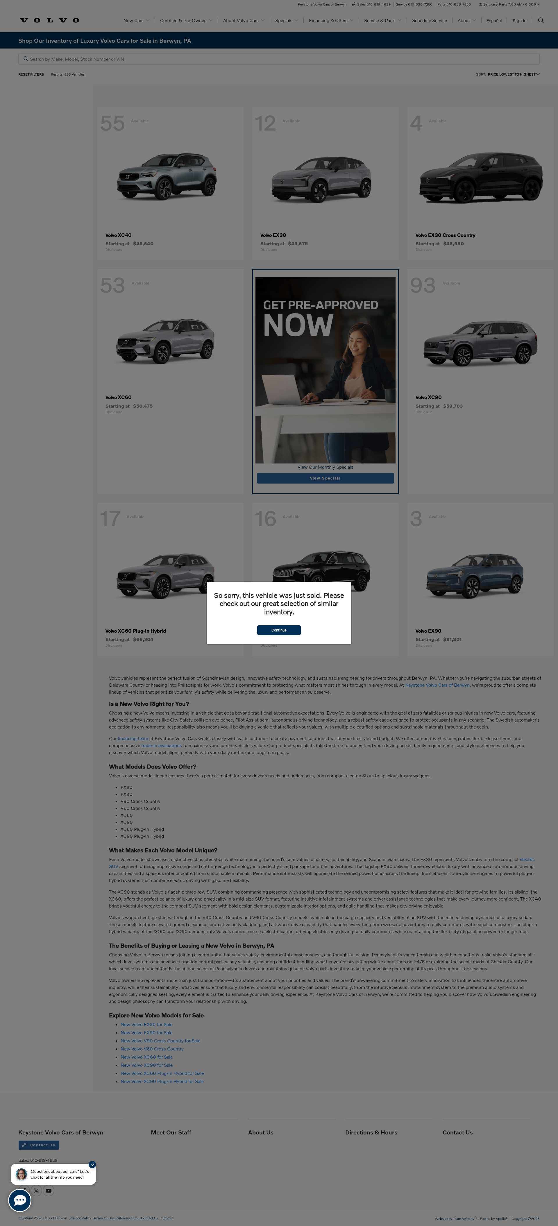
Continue (279, 630)
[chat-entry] (19, 1200)
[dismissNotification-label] (92, 1164)
